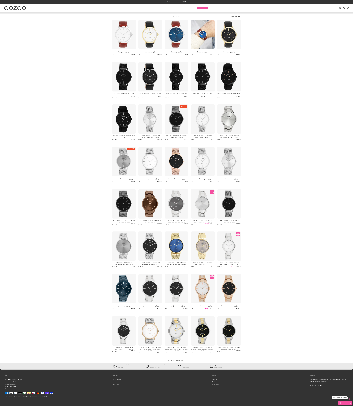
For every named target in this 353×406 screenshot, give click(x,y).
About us (214, 379)
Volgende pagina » (180, 360)
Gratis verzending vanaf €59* (176, 2)
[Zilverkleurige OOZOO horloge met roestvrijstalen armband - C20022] (150, 288)
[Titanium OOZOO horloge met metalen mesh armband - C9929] (176, 119)
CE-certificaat (44, 396)
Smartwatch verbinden (11, 381)
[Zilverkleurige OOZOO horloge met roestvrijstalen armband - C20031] (176, 288)
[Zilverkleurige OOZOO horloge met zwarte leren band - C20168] (150, 76)
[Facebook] (310, 385)
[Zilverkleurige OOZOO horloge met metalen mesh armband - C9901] (203, 161)
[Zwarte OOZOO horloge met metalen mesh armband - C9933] (203, 76)
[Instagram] (313, 385)
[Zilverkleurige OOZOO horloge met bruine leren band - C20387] (176, 34)
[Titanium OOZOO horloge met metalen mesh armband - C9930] (229, 204)
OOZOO (10, 398)
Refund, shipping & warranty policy (30, 396)
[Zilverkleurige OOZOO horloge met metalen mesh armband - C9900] (150, 161)
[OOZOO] (15, 8)
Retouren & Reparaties (10, 384)
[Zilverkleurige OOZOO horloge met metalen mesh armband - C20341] (150, 246)
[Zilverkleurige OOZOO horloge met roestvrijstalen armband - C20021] (176, 204)
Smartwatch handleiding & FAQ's (13, 379)
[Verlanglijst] (344, 8)
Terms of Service (8, 396)
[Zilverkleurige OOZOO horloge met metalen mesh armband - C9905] (229, 161)
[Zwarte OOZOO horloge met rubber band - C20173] (124, 119)
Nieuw (146, 8)
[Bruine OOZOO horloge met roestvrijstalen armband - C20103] (150, 204)
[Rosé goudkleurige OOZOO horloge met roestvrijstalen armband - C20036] (203, 288)
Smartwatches (167, 8)
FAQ (6, 388)
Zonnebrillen (189, 8)
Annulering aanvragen (11, 386)
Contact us (215, 381)
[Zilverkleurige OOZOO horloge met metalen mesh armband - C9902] (203, 119)
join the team (215, 384)
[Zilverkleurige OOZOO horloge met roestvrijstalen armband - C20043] (124, 331)
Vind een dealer (117, 381)
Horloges (155, 8)
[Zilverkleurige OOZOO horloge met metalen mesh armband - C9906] (150, 119)
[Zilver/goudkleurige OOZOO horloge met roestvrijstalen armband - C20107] (229, 331)
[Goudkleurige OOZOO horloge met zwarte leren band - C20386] (150, 34)
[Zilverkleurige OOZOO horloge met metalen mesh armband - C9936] (124, 246)
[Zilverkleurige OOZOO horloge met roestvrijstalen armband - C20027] (203, 204)
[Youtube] (315, 385)
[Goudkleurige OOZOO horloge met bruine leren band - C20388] (203, 34)
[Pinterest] (320, 385)
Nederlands (345, 1)
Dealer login (116, 384)
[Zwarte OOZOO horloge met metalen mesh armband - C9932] (124, 76)
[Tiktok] (318, 385)
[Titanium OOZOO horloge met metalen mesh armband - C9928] (124, 204)
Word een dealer (117, 379)
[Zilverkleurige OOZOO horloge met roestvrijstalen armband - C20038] (229, 246)
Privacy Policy (17, 396)
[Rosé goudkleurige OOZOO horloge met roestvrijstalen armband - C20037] (229, 288)
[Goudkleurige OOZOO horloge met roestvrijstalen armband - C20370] (203, 246)
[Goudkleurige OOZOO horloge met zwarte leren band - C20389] (229, 34)
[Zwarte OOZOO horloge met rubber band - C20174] (229, 76)
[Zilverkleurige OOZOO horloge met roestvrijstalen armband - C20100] (229, 119)
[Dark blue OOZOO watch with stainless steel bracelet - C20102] (124, 288)
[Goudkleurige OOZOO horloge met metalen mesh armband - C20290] (176, 246)
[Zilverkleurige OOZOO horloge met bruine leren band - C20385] (124, 34)
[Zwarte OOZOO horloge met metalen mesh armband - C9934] (176, 76)
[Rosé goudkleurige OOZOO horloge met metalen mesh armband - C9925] (176, 161)
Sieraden (178, 8)
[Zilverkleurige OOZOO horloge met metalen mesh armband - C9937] (124, 161)
